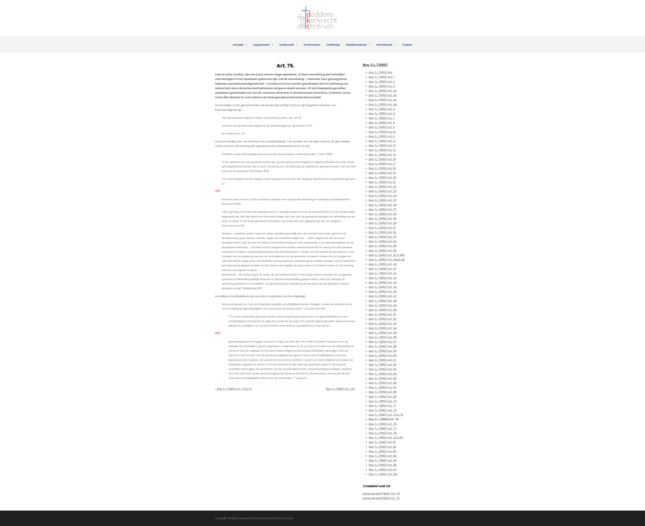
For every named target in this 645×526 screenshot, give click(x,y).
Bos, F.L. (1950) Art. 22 (382, 187)
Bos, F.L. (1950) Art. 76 (383, 424)
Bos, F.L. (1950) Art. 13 (382, 145)
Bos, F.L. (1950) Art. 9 (382, 127)
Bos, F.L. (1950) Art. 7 (382, 118)
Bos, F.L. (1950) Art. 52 (382, 319)
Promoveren (312, 45)
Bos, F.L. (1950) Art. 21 (382, 182)
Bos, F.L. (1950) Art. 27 (382, 209)
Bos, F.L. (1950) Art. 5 (382, 109)
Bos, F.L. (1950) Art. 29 (382, 218)
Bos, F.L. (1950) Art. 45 (383, 287)
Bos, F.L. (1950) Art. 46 (383, 291)
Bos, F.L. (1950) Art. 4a (383, 91)
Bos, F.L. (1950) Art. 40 (383, 264)
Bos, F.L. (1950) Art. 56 (383, 337)
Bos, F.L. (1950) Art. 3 (382, 86)
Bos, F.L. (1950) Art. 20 (382, 177)
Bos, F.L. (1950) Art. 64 (383, 374)
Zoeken (407, 45)
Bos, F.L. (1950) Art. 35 (382, 246)
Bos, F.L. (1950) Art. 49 (383, 305)
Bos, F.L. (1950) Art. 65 (383, 378)
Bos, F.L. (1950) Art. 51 (382, 314)
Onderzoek (286, 45)
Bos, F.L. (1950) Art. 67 (383, 387)
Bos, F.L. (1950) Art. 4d (383, 104)
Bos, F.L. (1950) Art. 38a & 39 (386, 260)
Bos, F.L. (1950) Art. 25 (382, 200)
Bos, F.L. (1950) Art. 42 (383, 273)
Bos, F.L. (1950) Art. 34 (383, 241)
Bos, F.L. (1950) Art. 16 (382, 159)
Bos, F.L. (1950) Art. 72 (382, 410)
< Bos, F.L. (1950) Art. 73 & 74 (233, 389)
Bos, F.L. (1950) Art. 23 (382, 191)
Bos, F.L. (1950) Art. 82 (382, 447)
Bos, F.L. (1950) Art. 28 (382, 214)
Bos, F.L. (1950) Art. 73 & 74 (386, 415)
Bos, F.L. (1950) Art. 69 (382, 397)
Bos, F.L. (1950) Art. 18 (382, 168)
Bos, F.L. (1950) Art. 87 (383, 470)
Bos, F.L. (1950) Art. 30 (382, 223)
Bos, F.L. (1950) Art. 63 (382, 369)
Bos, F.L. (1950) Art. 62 (382, 365)
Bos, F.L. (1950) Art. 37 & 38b (387, 255)
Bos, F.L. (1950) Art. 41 (382, 269)
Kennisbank (384, 45)
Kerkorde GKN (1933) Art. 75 (381, 498)
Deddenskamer (356, 45)
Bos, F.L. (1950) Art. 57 (383, 342)
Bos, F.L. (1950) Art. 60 (383, 355)
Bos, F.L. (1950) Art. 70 (383, 401)
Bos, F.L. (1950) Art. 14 (382, 150)
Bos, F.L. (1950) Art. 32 (382, 232)
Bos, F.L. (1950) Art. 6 (382, 114)
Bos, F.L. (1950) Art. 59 (382, 351)
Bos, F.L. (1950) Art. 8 (382, 123)
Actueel (238, 45)
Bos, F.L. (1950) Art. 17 (382, 164)
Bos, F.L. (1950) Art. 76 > (341, 389)
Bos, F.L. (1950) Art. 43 (383, 278)
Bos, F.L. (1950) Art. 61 (382, 360)
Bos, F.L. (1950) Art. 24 (383, 196)
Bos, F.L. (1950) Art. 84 (383, 456)
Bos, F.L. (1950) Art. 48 (383, 301)
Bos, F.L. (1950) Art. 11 (382, 136)
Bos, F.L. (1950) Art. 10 (382, 132)
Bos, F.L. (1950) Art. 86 (383, 465)
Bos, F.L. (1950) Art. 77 (383, 428)
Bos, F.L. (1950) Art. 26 (382, 205)
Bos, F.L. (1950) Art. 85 (383, 460)
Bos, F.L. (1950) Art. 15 (382, 155)
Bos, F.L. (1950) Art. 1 (381, 77)
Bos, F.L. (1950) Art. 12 (382, 141)
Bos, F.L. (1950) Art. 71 (382, 406)
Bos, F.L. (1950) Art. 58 (383, 346)
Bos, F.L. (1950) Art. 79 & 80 (386, 438)
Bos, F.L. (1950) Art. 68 (383, 392)
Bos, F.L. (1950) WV (380, 72)
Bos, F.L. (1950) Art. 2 (382, 82)
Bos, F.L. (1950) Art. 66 (383, 383)
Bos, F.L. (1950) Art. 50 (383, 310)
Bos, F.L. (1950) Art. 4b (383, 95)
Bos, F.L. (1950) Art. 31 (382, 228)
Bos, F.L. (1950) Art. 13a (383, 474)
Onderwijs (333, 45)
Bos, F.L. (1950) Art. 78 (383, 433)
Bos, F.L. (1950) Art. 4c (383, 100)
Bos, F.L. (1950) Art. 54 (383, 328)
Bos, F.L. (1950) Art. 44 (383, 282)
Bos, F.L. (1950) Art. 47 (383, 296)
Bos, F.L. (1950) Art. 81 (382, 442)
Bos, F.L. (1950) (375, 64)
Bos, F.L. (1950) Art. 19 (382, 173)
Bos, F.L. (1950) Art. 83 (382, 451)
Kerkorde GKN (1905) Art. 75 (381, 494)
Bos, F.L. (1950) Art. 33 (382, 237)
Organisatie (261, 45)
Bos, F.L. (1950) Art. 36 (382, 251)
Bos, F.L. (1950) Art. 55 (383, 333)
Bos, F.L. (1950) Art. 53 (382, 324)
